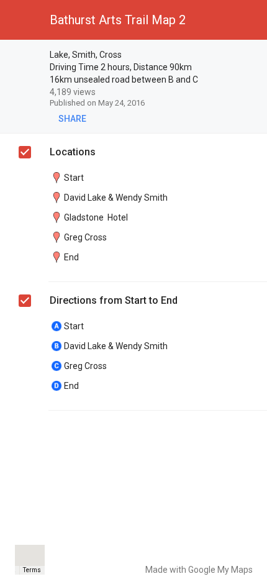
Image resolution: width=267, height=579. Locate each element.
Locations (73, 152)
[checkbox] (252, 55)
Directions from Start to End (114, 300)
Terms (32, 570)
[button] (20, 20)
